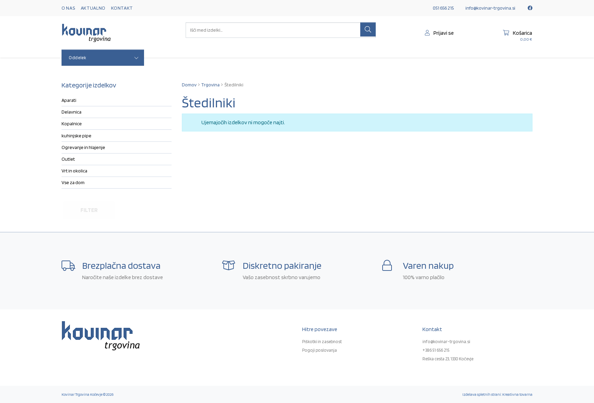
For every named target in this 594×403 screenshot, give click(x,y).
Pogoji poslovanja (319, 350)
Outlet (68, 159)
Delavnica (71, 112)
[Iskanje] (368, 29)
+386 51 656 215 (435, 350)
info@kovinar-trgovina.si (490, 8)
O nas (68, 8)
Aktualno (93, 8)
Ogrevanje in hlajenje (83, 147)
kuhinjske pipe (76, 135)
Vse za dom (73, 182)
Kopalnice (72, 123)
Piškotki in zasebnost (322, 341)
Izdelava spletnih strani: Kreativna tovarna (497, 394)
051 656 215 (443, 8)
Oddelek (77, 57)
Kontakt (122, 8)
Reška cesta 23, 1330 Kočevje (447, 358)
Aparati (69, 100)
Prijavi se (443, 33)
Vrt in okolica (74, 170)
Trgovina (210, 84)
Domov (189, 84)
